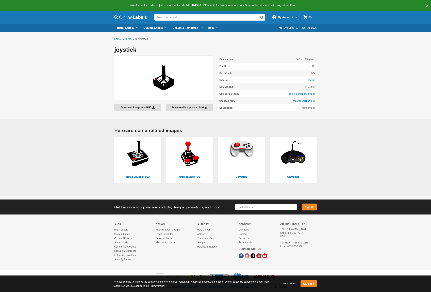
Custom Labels (153, 28)
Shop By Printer (122, 259)
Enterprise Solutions (125, 255)
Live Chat (289, 27)
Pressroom (244, 238)
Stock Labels (121, 242)
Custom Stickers (123, 238)
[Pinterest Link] (259, 255)
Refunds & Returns (207, 246)
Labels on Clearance (125, 250)
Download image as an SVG (188, 107)
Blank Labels (125, 28)
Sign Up (309, 207)
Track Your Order (206, 238)
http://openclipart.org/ (304, 100)
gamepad (301, 93)
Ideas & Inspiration (166, 242)
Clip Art (127, 38)
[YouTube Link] (264, 255)
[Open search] (262, 17)
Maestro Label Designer (168, 229)
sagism (311, 80)
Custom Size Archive (125, 246)
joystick (311, 93)
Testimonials (245, 242)
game (292, 93)
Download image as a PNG (136, 107)
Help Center (203, 229)
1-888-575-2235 (308, 27)
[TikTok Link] (253, 255)
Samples (202, 242)
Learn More (289, 283)
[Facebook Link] (241, 255)
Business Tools (164, 238)
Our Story (244, 229)
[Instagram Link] (247, 255)
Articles (201, 234)
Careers (243, 234)
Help (211, 28)
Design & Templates (185, 28)
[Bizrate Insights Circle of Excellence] (247, 273)
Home (117, 38)
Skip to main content (12, 3)
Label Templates (164, 234)
